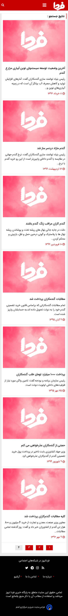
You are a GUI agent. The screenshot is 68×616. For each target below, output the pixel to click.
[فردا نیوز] (59, 6)
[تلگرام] (31, 568)
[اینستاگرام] (36, 568)
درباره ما (47, 577)
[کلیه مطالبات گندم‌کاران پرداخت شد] (34, 489)
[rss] (41, 568)
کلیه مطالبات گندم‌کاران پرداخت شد (44, 516)
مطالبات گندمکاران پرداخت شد (47, 299)
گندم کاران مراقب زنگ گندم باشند (45, 223)
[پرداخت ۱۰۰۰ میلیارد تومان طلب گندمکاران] (34, 347)
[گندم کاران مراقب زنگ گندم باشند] (34, 196)
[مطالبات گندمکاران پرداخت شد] (34, 272)
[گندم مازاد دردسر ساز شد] (34, 121)
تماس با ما (31, 577)
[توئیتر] (26, 568)
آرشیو (17, 577)
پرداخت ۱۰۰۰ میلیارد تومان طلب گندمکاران (40, 374)
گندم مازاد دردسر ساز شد (51, 148)
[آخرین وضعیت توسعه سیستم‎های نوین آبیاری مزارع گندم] (34, 41)
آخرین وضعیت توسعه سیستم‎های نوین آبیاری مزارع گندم (35, 71)
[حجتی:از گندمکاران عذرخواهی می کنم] (34, 418)
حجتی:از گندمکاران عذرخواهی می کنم (43, 445)
